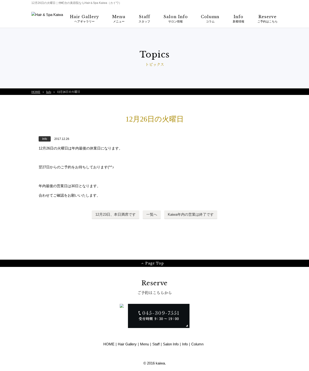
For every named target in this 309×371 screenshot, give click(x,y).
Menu (144, 344)
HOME (35, 91)
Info (48, 91)
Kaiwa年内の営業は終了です (191, 214)
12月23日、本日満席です (115, 214)
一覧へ (151, 214)
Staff (156, 344)
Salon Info (171, 344)
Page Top (154, 263)
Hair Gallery (127, 344)
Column (197, 344)
